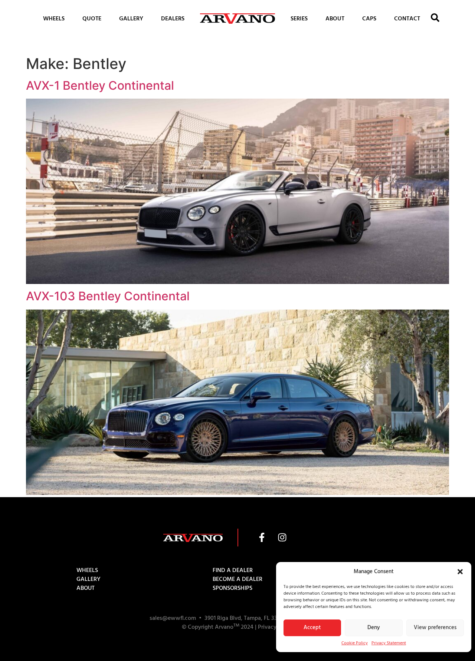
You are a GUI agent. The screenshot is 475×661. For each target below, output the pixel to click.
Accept (312, 627)
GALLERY (131, 18)
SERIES (299, 18)
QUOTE (91, 18)
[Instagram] (282, 537)
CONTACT (407, 18)
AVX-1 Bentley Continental (100, 85)
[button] (460, 571)
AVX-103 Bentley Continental (108, 296)
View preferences (435, 627)
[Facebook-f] (261, 537)
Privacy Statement (388, 642)
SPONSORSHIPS (232, 588)
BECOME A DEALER (237, 579)
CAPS (369, 18)
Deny (373, 627)
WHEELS (54, 18)
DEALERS (172, 18)
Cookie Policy (354, 642)
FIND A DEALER (233, 570)
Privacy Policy (276, 627)
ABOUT (334, 18)
